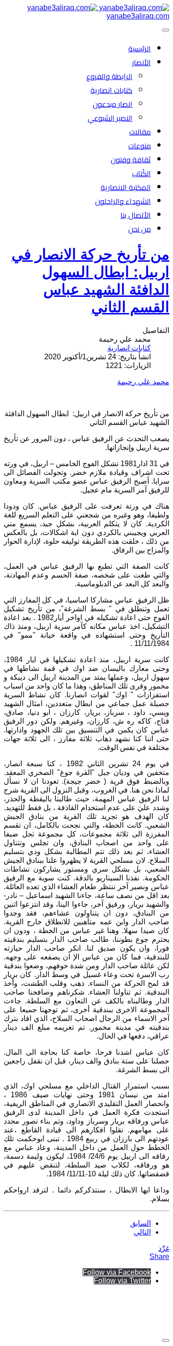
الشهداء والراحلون (123, 201)
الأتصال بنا (135, 215)
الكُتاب (141, 173)
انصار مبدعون (112, 104)
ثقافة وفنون (131, 159)
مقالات (140, 132)
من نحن (139, 229)
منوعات (139, 146)
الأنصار (141, 62)
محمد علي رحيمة (143, 382)
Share (159, 1256)
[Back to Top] (165, 1340)
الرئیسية (139, 48)
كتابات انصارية (111, 90)
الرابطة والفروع (109, 76)
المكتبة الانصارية (126, 187)
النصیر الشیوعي (110, 118)
